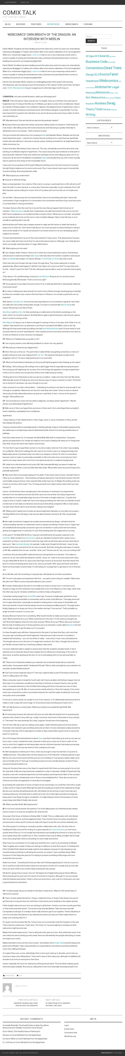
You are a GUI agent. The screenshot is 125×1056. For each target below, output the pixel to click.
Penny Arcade (110, 98)
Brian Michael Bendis (50, 329)
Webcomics (71, 24)
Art (97, 56)
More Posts (21, 986)
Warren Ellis (65, 305)
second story (30, 538)
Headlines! (92, 80)
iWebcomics (108, 81)
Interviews (53, 24)
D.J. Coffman (8, 1042)
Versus (107, 109)
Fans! (114, 74)
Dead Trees (113, 68)
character (6, 538)
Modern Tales (114, 93)
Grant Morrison (18, 302)
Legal (115, 87)
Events (104, 74)
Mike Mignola (8, 322)
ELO (20, 975)
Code (104, 62)
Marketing (90, 92)
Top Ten (40, 355)
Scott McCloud (43, 277)
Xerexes (6, 1035)
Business (93, 62)
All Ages (90, 56)
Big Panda (112, 56)
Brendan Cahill (58, 943)
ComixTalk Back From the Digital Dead (26, 1035)
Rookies (100, 103)
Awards (104, 56)
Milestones (103, 92)
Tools (99, 109)
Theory (90, 109)
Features (36, 24)
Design (90, 74)
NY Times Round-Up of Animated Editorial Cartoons (58, 1004)
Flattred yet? (35, 1031)
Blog (8, 24)
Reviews (20, 24)
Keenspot (92, 87)
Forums (88, 24)
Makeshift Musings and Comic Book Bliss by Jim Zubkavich (26, 1004)
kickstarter (103, 87)
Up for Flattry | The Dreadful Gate (15, 1031)
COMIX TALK (24, 2)
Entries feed (69, 1029)
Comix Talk (19, 12)
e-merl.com (35, 55)
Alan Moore (7, 312)
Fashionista (106, 1053)
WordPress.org (70, 1036)
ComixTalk (111, 62)
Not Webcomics (96, 97)
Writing (90, 114)
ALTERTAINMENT (11, 2)
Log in (66, 1025)
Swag (111, 103)
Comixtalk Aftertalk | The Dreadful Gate (18, 1025)
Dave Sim (19, 312)
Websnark (114, 110)
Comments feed (70, 1033)
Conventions (95, 68)
